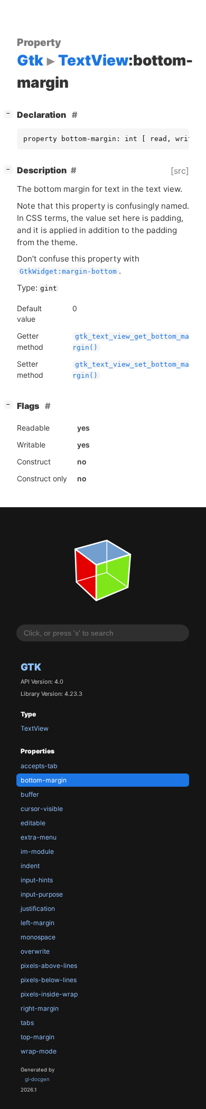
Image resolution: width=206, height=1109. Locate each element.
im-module (37, 851)
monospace (38, 937)
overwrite (35, 951)
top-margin (37, 1037)
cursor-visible (42, 809)
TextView (35, 728)
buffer (30, 794)
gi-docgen (37, 1079)
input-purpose (42, 894)
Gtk (31, 667)
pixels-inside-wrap (49, 994)
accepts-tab (39, 766)
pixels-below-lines (49, 980)
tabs (27, 1023)
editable (33, 823)
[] (10, 113)
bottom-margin (44, 780)
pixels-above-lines (49, 966)
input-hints (37, 880)
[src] (180, 170)
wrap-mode (39, 1051)
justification (38, 908)
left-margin (37, 923)
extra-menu (39, 837)
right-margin (40, 1008)
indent (30, 866)
